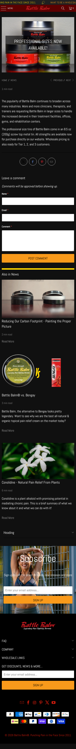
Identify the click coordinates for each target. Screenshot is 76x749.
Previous (58, 80)
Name (5, 193)
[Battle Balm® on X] (47, 703)
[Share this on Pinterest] (42, 161)
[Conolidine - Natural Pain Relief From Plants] (38, 461)
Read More (8, 341)
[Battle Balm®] (38, 8)
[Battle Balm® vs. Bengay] (38, 373)
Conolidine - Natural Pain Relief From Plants (31, 482)
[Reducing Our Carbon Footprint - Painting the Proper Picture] (38, 299)
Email (5, 210)
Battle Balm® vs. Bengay (18, 395)
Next (68, 80)
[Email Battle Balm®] (22, 703)
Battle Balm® (21, 735)
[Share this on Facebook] (33, 161)
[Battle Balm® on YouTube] (53, 703)
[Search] (63, 8)
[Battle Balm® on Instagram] (34, 703)
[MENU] (1, 8)
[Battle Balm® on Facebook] (28, 703)
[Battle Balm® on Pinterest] (41, 703)
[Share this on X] (23, 161)
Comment (7, 226)
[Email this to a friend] (51, 161)
